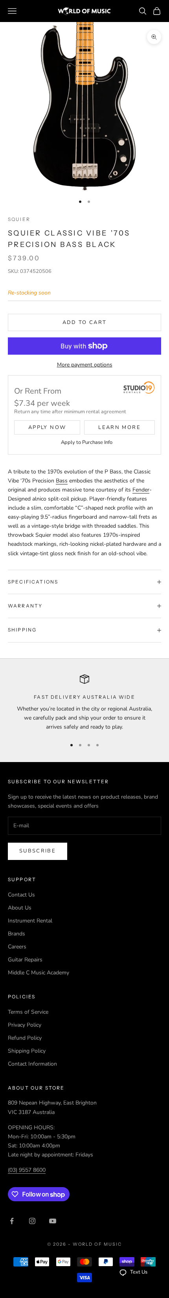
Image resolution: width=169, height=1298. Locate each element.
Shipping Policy (27, 1051)
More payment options (84, 364)
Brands (16, 933)
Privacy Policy (24, 1025)
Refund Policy (25, 1038)
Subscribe (37, 850)
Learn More (119, 427)
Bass (62, 480)
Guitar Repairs (25, 959)
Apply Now (47, 427)
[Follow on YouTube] (53, 1221)
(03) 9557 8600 (27, 1170)
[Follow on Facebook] (12, 1221)
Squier (19, 219)
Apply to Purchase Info (86, 442)
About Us (19, 907)
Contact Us (21, 894)
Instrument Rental (30, 920)
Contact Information (32, 1064)
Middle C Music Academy (38, 972)
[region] (84, 703)
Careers (17, 946)
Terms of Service (28, 1012)
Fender (140, 489)
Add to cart (84, 322)
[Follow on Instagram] (32, 1221)
